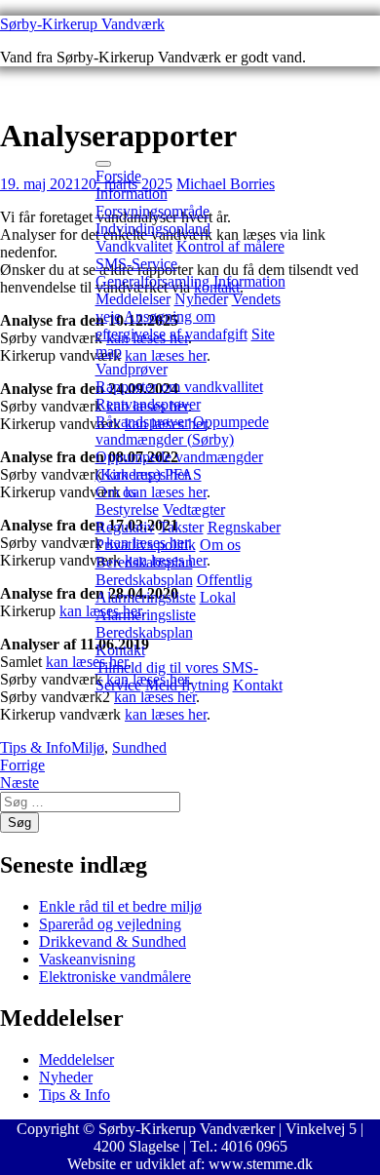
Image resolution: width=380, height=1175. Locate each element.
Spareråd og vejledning (110, 924)
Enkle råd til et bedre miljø (120, 906)
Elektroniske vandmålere (115, 976)
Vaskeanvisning (87, 959)
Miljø (87, 747)
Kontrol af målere (230, 246)
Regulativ (125, 527)
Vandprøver (131, 369)
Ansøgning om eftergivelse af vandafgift (171, 325)
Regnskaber (244, 527)
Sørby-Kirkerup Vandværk (82, 24)
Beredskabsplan (144, 562)
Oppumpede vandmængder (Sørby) (182, 430)
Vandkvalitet (133, 246)
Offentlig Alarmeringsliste (173, 588)
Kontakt (120, 650)
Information (131, 193)
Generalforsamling (152, 281)
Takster (181, 527)
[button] (103, 164)
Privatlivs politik (145, 544)
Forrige (22, 765)
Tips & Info (35, 747)
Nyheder (201, 299)
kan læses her (87, 661)
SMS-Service (136, 263)
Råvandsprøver (142, 421)
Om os (115, 492)
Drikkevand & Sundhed (112, 941)
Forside (118, 176)
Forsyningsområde (152, 211)
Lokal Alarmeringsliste (165, 606)
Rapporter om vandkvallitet (179, 386)
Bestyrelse (127, 509)
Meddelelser (133, 299)
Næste (19, 782)
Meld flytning (187, 685)
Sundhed (139, 747)
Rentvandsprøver (148, 404)
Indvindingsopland (152, 228)
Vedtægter (194, 509)
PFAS (183, 474)
